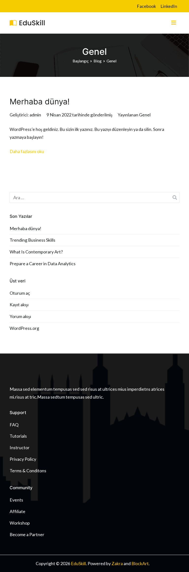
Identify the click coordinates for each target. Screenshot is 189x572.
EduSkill (78, 563)
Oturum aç (20, 293)
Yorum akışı (20, 316)
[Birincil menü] (173, 23)
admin (35, 114)
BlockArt (140, 563)
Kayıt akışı (19, 304)
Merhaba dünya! (40, 101)
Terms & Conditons (28, 470)
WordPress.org (24, 328)
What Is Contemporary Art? (36, 251)
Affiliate (17, 511)
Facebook (146, 6)
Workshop (20, 523)
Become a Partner (27, 534)
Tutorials (18, 436)
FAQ (14, 424)
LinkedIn (168, 6)
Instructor (20, 447)
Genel (145, 114)
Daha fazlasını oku (27, 151)
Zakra (117, 563)
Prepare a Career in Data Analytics (43, 263)
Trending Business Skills (32, 240)
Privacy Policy (23, 459)
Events (16, 499)
